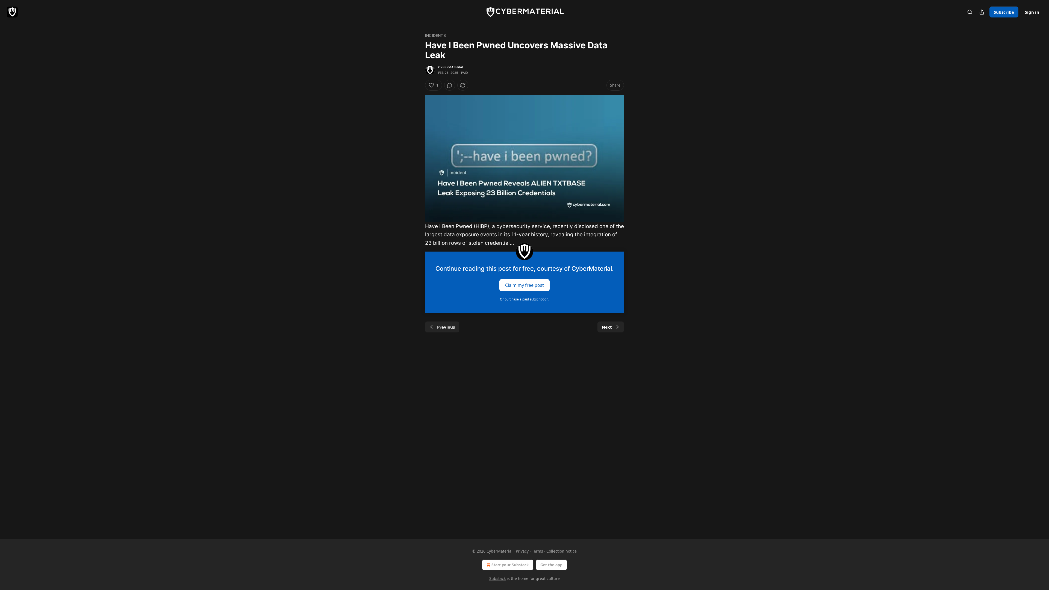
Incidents (435, 35)
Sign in (1032, 12)
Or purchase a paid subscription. (524, 299)
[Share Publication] (981, 12)
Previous (446, 327)
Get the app (551, 564)
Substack (497, 578)
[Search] (969, 12)
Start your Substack (510, 564)
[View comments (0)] (449, 85)
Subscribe (1004, 12)
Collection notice (561, 551)
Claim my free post (524, 285)
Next (607, 327)
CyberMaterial (451, 67)
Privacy (522, 551)
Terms (537, 551)
